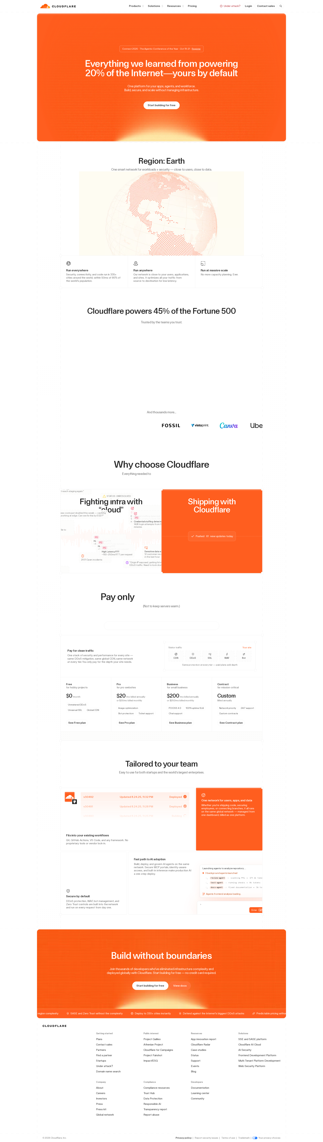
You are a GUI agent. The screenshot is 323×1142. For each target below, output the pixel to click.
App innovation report (203, 1039)
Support (195, 1060)
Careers (100, 1093)
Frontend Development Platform (257, 1055)
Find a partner (104, 1055)
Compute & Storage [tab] (194, 625)
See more (149, 687)
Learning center (200, 1093)
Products (135, 6)
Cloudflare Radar (200, 1044)
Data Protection (152, 1098)
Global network (105, 1114)
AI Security (244, 1050)
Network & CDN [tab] (130, 625)
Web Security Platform (251, 1066)
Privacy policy (184, 1137)
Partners (101, 1050)
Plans (99, 1039)
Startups (101, 1060)
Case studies (198, 1050)
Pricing (192, 6)
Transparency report (155, 1109)
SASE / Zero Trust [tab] (161, 625)
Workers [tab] (77, 700)
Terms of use (228, 1137)
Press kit (101, 1109)
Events (195, 1066)
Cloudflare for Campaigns (158, 1050)
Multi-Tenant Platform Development (259, 1060)
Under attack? (104, 1066)
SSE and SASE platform (252, 1039)
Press (99, 1103)
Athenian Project (153, 1044)
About (99, 1087)
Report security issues (206, 1137)
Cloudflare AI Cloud (249, 1044)
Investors (101, 1098)
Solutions (154, 6)
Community (197, 1098)
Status (195, 1055)
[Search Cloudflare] (281, 6)
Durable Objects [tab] (93, 700)
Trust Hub (149, 1093)
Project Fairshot (152, 1055)
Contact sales (266, 6)
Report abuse (151, 1114)
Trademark (244, 1137)
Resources (174, 6)
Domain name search (108, 1071)
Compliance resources (156, 1087)
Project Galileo (152, 1039)
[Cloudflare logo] (58, 6)
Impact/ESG (150, 1060)
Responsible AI (152, 1103)
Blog (193, 1071)
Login (248, 6)
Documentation (200, 1087)
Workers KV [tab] (110, 700)
